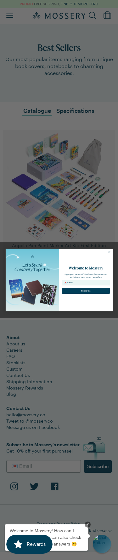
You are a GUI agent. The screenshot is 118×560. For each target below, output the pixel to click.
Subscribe (86, 291)
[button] (102, 544)
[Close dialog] (109, 252)
